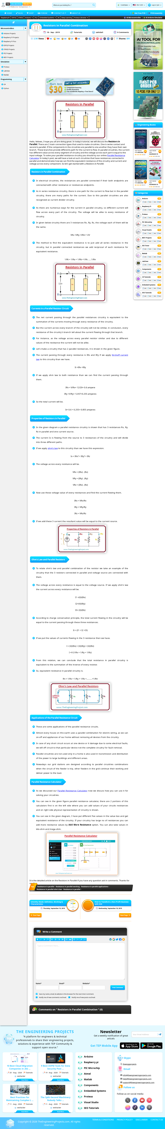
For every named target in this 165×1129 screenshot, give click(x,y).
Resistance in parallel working (68, 886)
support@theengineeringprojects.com (138, 1082)
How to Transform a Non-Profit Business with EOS (112, 903)
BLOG (20, 13)
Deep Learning (66, 18)
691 (128, 38)
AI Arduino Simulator (154, 18)
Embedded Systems (47, 18)
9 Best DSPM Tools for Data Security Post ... (55, 1067)
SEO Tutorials (147, 293)
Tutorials (78, 32)
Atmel (87, 1073)
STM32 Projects (9, 49)
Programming (6, 79)
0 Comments (123, 32)
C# (5, 84)
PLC (36, 18)
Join (158, 5)
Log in (154, 5)
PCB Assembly (156, 13)
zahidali (99, 32)
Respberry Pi (146, 206)
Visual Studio (147, 230)
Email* (61, 983)
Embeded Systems (148, 285)
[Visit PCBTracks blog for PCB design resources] (148, 119)
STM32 (20, 18)
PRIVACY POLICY (125, 1119)
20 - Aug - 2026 (16, 1072)
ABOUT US (76, 13)
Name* (38, 983)
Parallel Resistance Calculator (72, 790)
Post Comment (117, 987)
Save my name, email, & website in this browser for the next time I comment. (66, 994)
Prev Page (36, 915)
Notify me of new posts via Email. (83, 997)
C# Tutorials (146, 277)
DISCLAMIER (142, 1119)
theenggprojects (129, 1064)
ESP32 (14, 18)
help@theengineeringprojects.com (137, 1079)
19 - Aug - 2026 (51, 1072)
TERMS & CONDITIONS (103, 1119)
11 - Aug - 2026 (16, 1104)
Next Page (124, 915)
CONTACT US (157, 1119)
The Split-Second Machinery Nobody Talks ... (55, 1099)
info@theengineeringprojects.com (137, 1075)
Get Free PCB (140, 13)
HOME (9, 13)
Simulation (5, 62)
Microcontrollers (7, 28)
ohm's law (53, 448)
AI (58, 18)
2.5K (36, 38)
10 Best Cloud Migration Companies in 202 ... (20, 1067)
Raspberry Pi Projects (11, 37)
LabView (7, 71)
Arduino (28, 18)
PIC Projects (8, 53)
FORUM (44, 13)
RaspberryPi (5, 18)
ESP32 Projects (9, 45)
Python (6, 88)
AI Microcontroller (133, 18)
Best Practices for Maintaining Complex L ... (19, 1099)
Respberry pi (91, 1062)
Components (146, 269)
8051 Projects (8, 57)
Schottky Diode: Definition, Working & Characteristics (47, 903)
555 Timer (145, 246)
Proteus (6, 67)
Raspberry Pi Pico (10, 41)
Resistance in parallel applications (94, 886)
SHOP (31, 13)
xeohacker (21, 1076)
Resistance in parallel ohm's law (49, 889)
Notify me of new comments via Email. (52, 997)
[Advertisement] (80, 57)
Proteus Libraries (80, 18)
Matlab (6, 75)
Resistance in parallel (45, 886)
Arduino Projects (10, 33)
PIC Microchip (147, 222)
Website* (86, 983)
